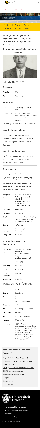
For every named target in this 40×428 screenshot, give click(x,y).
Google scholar (8, 381)
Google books (8, 384)
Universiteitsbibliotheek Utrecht (15, 407)
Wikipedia (6, 378)
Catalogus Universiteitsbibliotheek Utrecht (18, 368)
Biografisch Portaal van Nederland (15, 358)
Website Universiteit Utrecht (13, 374)
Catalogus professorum (14, 9)
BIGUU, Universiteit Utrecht (13, 371)
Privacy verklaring (10, 417)
